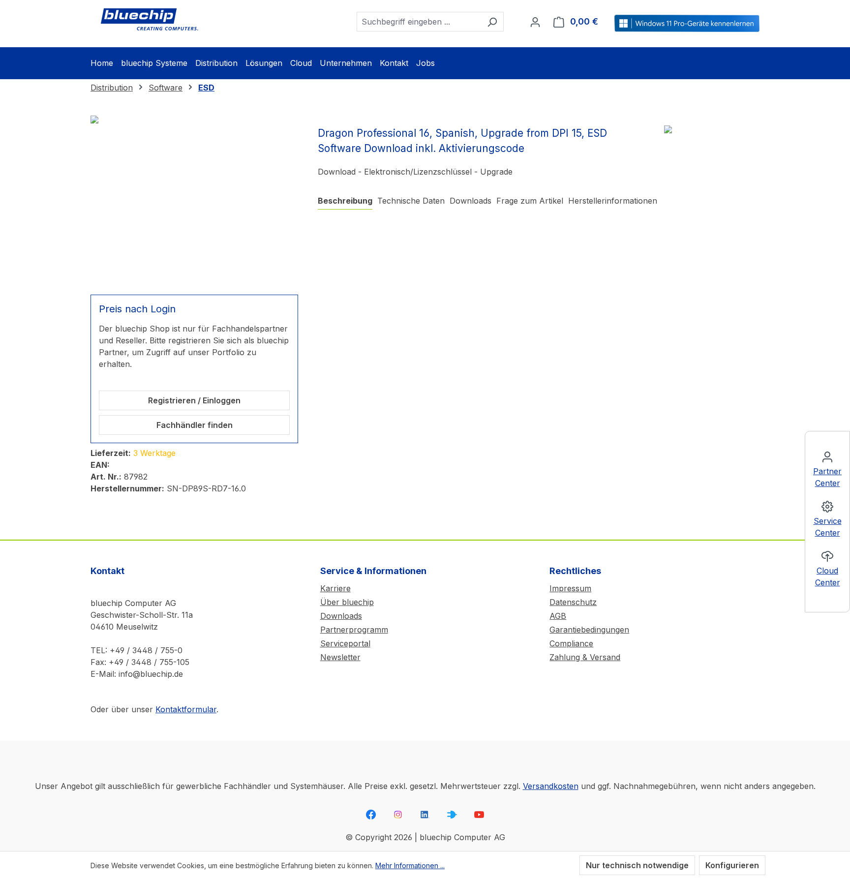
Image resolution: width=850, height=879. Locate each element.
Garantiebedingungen (589, 630)
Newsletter (340, 657)
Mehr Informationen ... (410, 865)
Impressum (570, 588)
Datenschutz (573, 602)
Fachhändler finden (194, 425)
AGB (557, 616)
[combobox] (419, 21)
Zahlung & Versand (584, 657)
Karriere (335, 588)
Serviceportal (345, 643)
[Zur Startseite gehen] (149, 19)
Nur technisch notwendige (637, 865)
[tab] (345, 201)
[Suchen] (492, 21)
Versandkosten (550, 786)
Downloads (341, 616)
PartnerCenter (827, 477)
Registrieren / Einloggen (194, 400)
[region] (194, 199)
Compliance (571, 643)
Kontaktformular (185, 709)
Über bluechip (347, 602)
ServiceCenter (828, 527)
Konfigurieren (732, 865)
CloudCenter (827, 576)
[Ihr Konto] (535, 21)
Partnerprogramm (354, 630)
